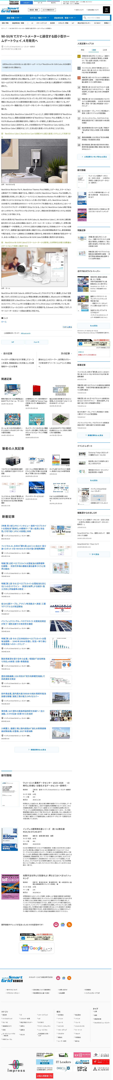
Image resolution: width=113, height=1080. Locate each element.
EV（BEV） (97, 23)
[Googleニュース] (62, 924)
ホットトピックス (79, 1026)
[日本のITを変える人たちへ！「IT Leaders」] (63, 1062)
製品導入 (53, 2)
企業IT (77, 1)
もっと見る (93, 326)
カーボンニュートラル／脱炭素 (9, 1034)
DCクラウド (89, 1)
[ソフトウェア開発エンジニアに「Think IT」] (63, 1056)
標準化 (23, 1026)
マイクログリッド (7, 1018)
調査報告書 (97, 1019)
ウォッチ (77, 1033)
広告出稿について (93, 10)
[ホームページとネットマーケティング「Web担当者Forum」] (82, 1056)
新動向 (60, 1037)
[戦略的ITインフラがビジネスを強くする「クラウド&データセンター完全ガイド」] (44, 1056)
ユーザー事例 (62, 1041)
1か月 (105, 50)
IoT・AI (40, 2)
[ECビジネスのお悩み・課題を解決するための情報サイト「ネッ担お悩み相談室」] (44, 1076)
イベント (60, 1018)
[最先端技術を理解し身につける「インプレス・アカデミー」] (100, 1069)
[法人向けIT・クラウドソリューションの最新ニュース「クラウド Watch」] (44, 1062)
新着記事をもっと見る (38, 750)
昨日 (82, 50)
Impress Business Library (86, 333)
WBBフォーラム (7, 1039)
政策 (4, 1030)
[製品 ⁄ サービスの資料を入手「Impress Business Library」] (44, 1069)
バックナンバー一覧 (98, 498)
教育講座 (77, 3)
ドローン (72, 3)
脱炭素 (52, 23)
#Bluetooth (25, 333)
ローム (4, 321)
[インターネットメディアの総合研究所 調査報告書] (100, 1056)
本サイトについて (12, 990)
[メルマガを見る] (58, 978)
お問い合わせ (63, 990)
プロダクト (61, 1033)
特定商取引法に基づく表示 (41, 993)
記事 (95, 1011)
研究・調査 (66, 3)
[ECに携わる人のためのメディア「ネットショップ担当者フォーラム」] (100, 1062)
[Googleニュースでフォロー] (64, 978)
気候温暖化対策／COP (43, 1034)
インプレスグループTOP (92, 993)
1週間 (94, 50)
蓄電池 (23, 1030)
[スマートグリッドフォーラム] (12, 980)
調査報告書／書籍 (18, 23)
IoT (73, 23)
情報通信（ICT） (7, 1026)
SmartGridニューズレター (102, 1023)
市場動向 (78, 1037)
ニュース (60, 1022)
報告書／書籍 (34, 10)
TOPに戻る (67, 327)
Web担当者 (66, 1)
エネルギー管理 (63, 23)
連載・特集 (5, 23)
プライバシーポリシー (13, 993)
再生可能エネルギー (84, 23)
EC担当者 (72, 1)
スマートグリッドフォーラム (12, 9)
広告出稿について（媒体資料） (42, 990)
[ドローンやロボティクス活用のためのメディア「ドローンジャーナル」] (82, 1069)
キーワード (78, 1030)
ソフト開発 (82, 1)
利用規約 (88, 990)
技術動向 (60, 1015)
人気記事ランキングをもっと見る (95, 157)
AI (32, 23)
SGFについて (80, 10)
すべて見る (95, 554)
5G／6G (5, 1022)
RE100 (23, 1034)
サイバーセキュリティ (44, 1026)
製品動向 (78, 1015)
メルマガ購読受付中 (48, 10)
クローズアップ (62, 1030)
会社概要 (62, 993)
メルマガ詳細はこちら (103, 348)
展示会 (77, 1041)
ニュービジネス (42, 1030)
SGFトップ (4, 28)
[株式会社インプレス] (16, 1066)
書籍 (95, 1015)
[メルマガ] (56, 924)
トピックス (61, 1026)
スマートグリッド (42, 23)
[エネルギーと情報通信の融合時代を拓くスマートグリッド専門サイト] (82, 1062)
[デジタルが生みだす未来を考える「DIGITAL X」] (63, 1069)
